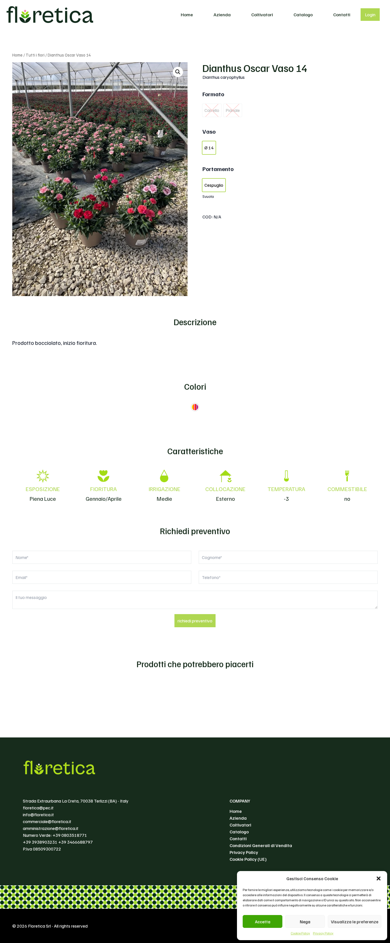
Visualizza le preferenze (354, 921)
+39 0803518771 (70, 835)
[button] (378, 878)
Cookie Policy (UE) (248, 859)
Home (187, 14)
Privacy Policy (323, 933)
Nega (305, 921)
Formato (213, 94)
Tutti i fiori (35, 54)
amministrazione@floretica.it (51, 828)
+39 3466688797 (75, 842)
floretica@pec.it (38, 808)
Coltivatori (262, 14)
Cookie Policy (300, 933)
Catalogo (303, 14)
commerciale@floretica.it (47, 821)
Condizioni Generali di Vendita (261, 845)
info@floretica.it (38, 814)
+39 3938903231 (40, 842)
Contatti (341, 14)
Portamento (218, 168)
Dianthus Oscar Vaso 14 (254, 67)
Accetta (262, 921)
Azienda (222, 14)
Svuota (208, 196)
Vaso (209, 131)
